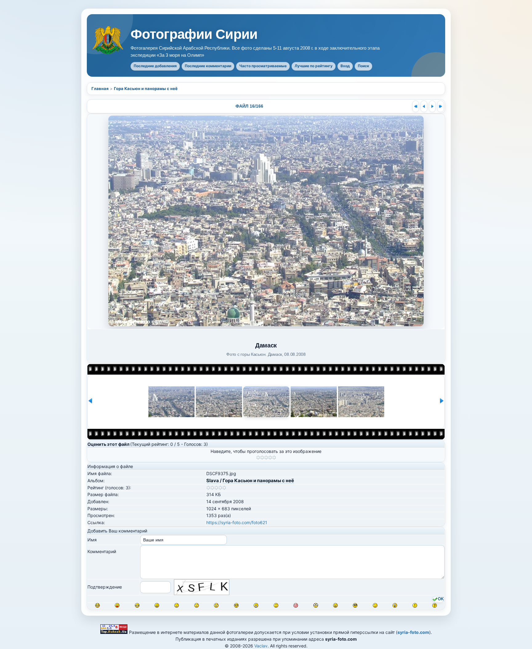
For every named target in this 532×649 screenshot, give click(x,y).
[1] (258, 457)
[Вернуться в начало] (415, 106)
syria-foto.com (413, 632)
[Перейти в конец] (440, 106)
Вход (345, 66)
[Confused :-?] (276, 605)
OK (441, 599)
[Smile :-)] (157, 605)
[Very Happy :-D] (137, 605)
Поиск (363, 66)
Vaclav (261, 645)
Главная (100, 88)
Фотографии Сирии (194, 34)
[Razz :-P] (117, 605)
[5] (274, 457)
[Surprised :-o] (256, 605)
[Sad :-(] (196, 605)
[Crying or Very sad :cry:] (216, 605)
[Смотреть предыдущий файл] (424, 106)
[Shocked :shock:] (315, 605)
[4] (270, 457)
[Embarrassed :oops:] (295, 605)
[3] (266, 457)
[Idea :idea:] (395, 605)
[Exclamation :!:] (415, 605)
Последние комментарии (208, 66)
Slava (212, 480)
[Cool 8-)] (236, 605)
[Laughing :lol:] (97, 605)
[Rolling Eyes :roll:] (355, 605)
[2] (262, 457)
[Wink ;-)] (375, 605)
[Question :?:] (434, 605)
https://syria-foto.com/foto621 (236, 522)
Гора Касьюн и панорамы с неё (146, 88)
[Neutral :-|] (176, 605)
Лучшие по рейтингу (313, 66)
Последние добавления (155, 66)
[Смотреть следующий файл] (432, 106)
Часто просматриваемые (263, 66)
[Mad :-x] (335, 605)
